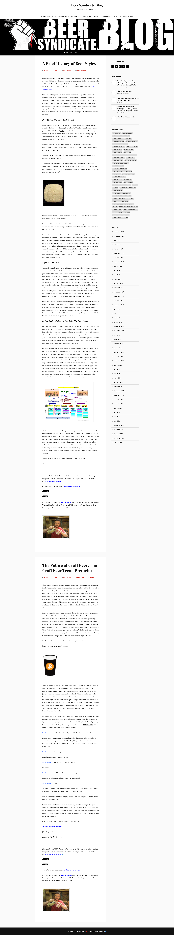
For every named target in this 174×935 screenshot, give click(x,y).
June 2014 (117, 417)
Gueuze (115, 187)
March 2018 (117, 279)
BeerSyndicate (118, 160)
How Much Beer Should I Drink (123, 198)
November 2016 (119, 331)
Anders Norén (100, 931)
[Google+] (120, 66)
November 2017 (119, 296)
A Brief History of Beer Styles (69, 63)
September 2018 (119, 262)
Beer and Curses (118, 141)
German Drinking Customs (122, 185)
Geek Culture (117, 182)
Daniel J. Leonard (50, 71)
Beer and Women (132, 146)
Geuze (135, 185)
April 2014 (117, 421)
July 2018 (117, 270)
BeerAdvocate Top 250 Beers (122, 138)
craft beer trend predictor (122, 171)
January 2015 (118, 386)
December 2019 (119, 236)
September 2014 (119, 404)
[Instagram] (127, 66)
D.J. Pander (116, 174)
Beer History (106, 16)
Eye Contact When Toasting (122, 179)
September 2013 (119, 438)
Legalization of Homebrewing (123, 204)
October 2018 (118, 257)
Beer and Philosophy (120, 144)
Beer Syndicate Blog (87, 5)
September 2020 (119, 232)
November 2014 (119, 395)
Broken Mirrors (118, 165)
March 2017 (117, 318)
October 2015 (118, 356)
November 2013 (119, 429)
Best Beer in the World (120, 163)
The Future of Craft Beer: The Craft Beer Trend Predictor (69, 568)
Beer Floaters (129, 149)
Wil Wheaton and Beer (120, 217)
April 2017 (117, 313)
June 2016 (117, 335)
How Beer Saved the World (122, 195)
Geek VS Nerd (128, 182)
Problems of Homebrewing (128, 206)
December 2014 (119, 391)
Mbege (115, 206)
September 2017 (119, 305)
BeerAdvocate (127, 133)
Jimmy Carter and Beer (120, 201)
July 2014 (117, 412)
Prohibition (117, 209)
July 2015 (117, 369)
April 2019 (117, 244)
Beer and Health (131, 141)
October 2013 (118, 434)
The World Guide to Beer (121, 212)
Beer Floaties (117, 152)
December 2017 (119, 292)
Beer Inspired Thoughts (90, 16)
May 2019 (117, 240)
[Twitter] (116, 66)
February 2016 (118, 343)
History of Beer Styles (128, 187)
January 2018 (118, 288)
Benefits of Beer (130, 160)
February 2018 (118, 283)
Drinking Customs (119, 176)
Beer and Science (118, 146)
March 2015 (117, 378)
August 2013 (118, 442)
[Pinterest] (123, 66)
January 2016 (118, 348)
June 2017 (117, 309)
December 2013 (119, 425)
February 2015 (118, 382)
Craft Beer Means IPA (120, 168)
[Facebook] (112, 66)
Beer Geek (127, 152)
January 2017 (118, 322)
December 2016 (119, 326)
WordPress (80, 931)
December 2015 (119, 352)
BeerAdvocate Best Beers (121, 135)
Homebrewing (62, 16)
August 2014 (118, 408)
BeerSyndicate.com (47, 16)
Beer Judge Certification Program (124, 155)
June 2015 (117, 374)
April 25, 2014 (67, 71)
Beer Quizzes (75, 16)
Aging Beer (116, 133)
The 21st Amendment (130, 209)
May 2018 (117, 275)
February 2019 (118, 249)
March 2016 (117, 339)
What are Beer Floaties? (121, 215)
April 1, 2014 (67, 578)
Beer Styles (131, 157)
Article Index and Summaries (123, 16)
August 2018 (118, 266)
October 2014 (118, 399)
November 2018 (119, 253)
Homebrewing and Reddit (121, 193)
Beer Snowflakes (118, 157)
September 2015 (119, 361)
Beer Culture (117, 149)
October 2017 (118, 300)
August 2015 (118, 365)
